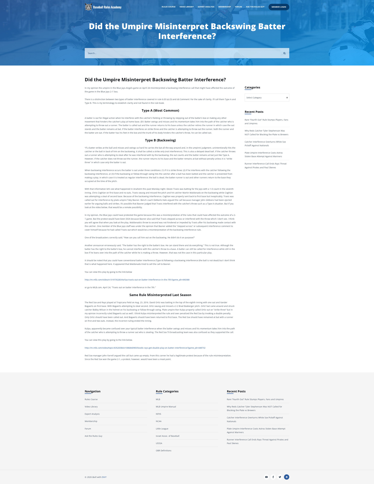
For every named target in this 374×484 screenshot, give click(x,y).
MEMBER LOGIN (279, 7)
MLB (158, 399)
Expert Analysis (206, 7)
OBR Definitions (163, 450)
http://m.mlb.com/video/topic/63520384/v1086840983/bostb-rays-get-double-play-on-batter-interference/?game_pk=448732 (145, 347)
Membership (224, 7)
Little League (162, 428)
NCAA (158, 421)
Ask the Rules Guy (255, 7)
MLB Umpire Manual (166, 406)
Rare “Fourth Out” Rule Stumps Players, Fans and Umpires (255, 399)
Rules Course (168, 7)
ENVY (104, 477)
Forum (238, 7)
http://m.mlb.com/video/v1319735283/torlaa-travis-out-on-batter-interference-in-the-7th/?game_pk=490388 (137, 279)
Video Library (187, 7)
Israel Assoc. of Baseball (167, 436)
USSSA (159, 443)
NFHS (158, 414)
